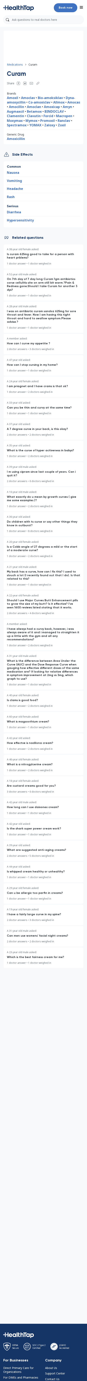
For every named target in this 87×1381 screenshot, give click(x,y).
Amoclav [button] (28, 98)
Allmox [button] (59, 102)
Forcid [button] (48, 116)
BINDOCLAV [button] (54, 111)
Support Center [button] (55, 1373)
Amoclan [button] (34, 107)
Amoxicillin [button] (16, 139)
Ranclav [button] (64, 120)
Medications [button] (15, 64)
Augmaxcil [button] (15, 111)
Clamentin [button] (15, 116)
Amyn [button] (67, 107)
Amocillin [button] (17, 107)
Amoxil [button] (12, 98)
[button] (18, 7)
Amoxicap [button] (52, 107)
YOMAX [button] (35, 125)
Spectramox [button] (17, 125)
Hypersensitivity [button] (20, 220)
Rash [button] (11, 197)
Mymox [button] (31, 120)
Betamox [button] (34, 111)
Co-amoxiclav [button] (39, 102)
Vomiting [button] (14, 180)
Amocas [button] (73, 102)
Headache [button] (15, 188)
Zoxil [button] (62, 125)
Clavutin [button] (34, 116)
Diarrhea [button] (14, 212)
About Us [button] (51, 1368)
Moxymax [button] (15, 120)
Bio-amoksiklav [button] (50, 98)
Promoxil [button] (47, 120)
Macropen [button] (64, 116)
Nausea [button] (13, 172)
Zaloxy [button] (49, 125)
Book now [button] (65, 7)
